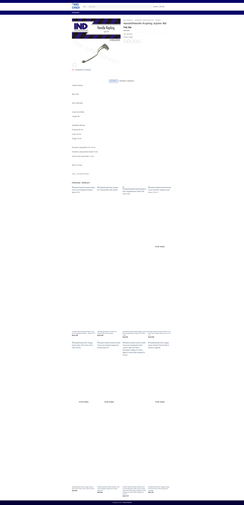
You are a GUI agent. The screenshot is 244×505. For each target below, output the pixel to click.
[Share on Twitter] (128, 41)
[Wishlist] (168, 7)
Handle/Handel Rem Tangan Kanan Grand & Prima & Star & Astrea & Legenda (158, 488)
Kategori (75, 12)
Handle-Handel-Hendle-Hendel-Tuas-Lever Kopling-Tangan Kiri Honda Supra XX (108, 488)
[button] (159, 6)
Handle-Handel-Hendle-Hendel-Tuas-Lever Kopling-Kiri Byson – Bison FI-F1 (83, 332)
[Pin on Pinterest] (135, 41)
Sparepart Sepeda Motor (144, 20)
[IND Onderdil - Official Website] (75, 6)
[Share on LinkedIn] (138, 41)
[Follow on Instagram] (169, 1)
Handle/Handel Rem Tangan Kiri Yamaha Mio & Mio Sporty (107, 332)
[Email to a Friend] (132, 41)
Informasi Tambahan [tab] (126, 81)
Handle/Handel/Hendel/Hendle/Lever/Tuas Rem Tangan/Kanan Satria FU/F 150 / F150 (135, 333)
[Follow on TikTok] (171, 1)
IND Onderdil (128, 20)
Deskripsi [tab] (113, 81)
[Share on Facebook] (125, 41)
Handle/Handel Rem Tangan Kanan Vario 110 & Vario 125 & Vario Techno (83, 487)
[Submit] (151, 6)
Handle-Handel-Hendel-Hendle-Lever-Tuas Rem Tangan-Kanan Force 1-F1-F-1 (159, 333)
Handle (158, 20)
